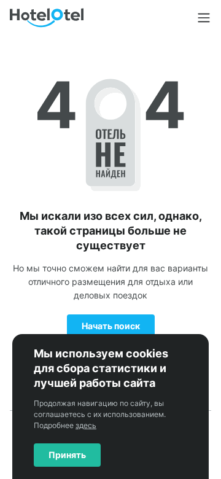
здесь (86, 425)
